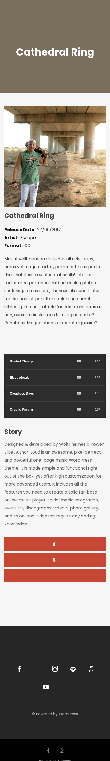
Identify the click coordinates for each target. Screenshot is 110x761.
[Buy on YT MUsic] (79, 361)
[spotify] (73, 670)
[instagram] (55, 670)
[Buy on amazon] (72, 361)
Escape (28, 238)
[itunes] (91, 670)
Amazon (54, 560)
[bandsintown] (64, 687)
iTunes (54, 544)
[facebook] (19, 670)
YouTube (54, 575)
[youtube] (46, 690)
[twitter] (37, 670)
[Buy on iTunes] (66, 361)
